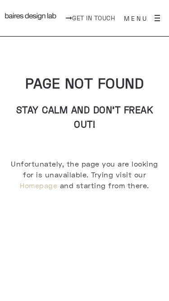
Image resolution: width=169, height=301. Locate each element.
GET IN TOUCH (93, 18)
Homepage (38, 185)
